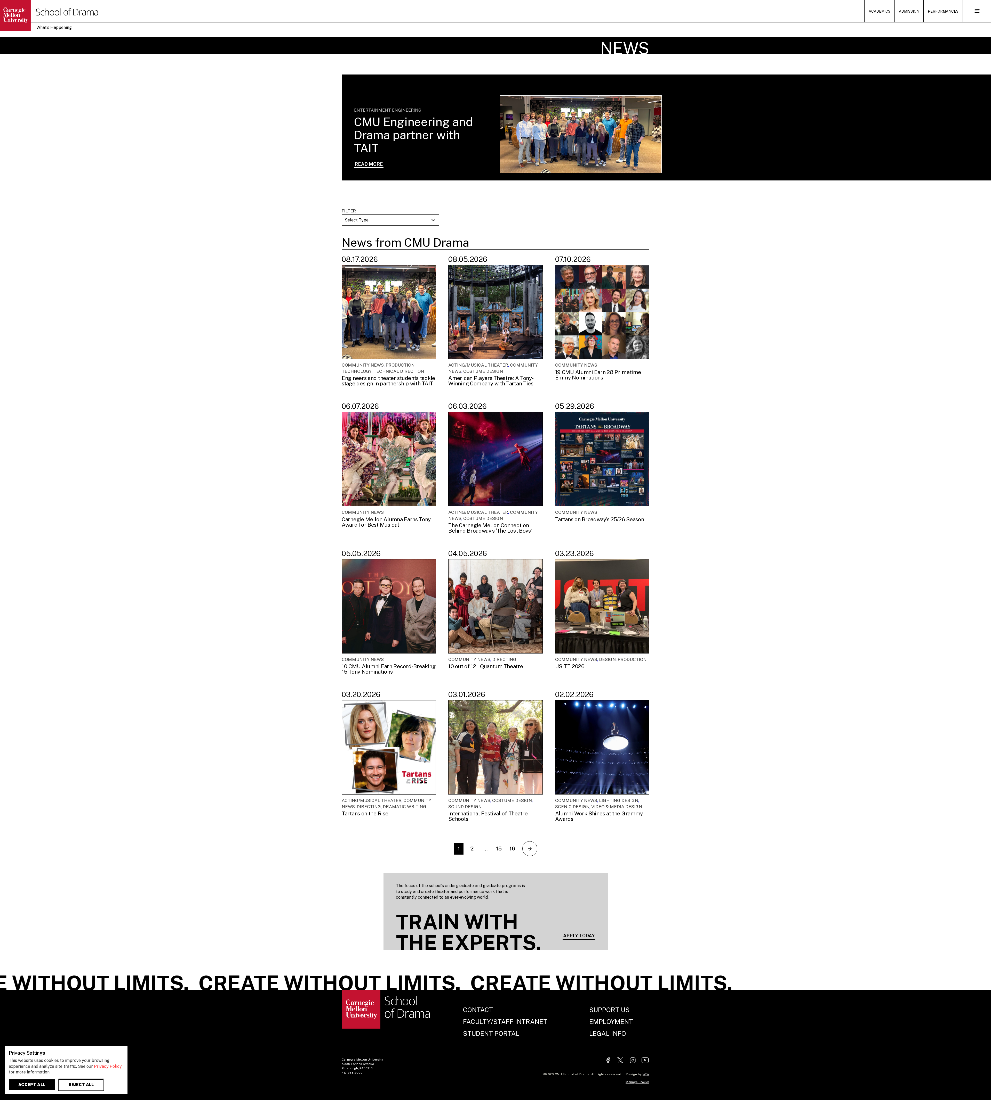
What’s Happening (54, 27)
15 (499, 848)
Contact (478, 1010)
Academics (879, 11)
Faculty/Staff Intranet (505, 1021)
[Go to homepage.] (25, 15)
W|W (646, 1074)
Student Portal (491, 1033)
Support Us (609, 1010)
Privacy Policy (108, 1066)
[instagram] (633, 1060)
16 (512, 848)
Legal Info (607, 1033)
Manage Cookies (637, 1082)
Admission (909, 11)
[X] (620, 1060)
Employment (611, 1021)
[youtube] (645, 1060)
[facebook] (608, 1060)
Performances (943, 11)
